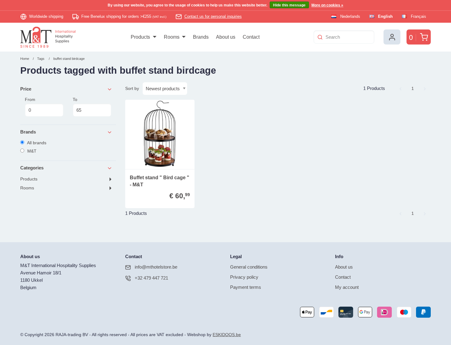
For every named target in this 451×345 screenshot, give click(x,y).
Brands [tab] (28, 131)
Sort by (132, 88)
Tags (40, 58)
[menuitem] (143, 37)
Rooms (27, 188)
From (30, 99)
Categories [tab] (32, 167)
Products (28, 179)
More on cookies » (327, 5)
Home (24, 58)
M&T (31, 151)
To (75, 99)
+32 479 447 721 (151, 278)
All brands (36, 142)
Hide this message (289, 5)
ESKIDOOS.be (227, 334)
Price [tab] (25, 88)
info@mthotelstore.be (156, 266)
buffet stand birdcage (69, 58)
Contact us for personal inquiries (213, 16)
